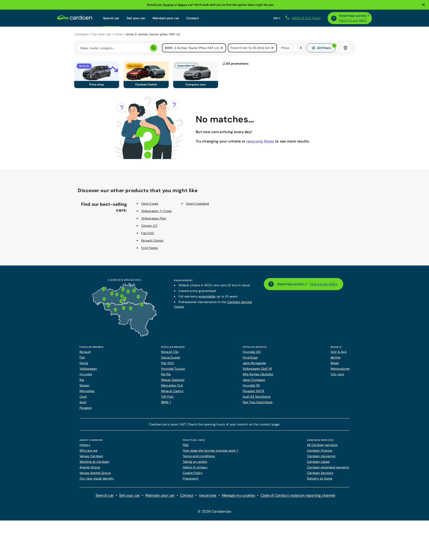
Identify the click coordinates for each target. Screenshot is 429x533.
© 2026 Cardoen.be (214, 511)
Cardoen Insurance (321, 456)
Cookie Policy (193, 473)
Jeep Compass (254, 380)
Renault (85, 352)
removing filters (260, 141)
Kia (82, 380)
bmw (119, 34)
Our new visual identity (97, 478)
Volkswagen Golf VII (257, 369)
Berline (336, 357)
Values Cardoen (91, 456)
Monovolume (340, 369)
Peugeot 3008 (253, 391)
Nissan (85, 385)
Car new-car (101, 34)
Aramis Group (90, 467)
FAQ (186, 445)
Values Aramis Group (95, 473)
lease (181, 5)
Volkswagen (88, 369)
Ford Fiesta (149, 248)
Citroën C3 (149, 226)
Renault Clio (170, 352)
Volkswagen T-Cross (156, 211)
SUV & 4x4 (339, 352)
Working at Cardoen (94, 462)
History (85, 445)
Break (335, 363)
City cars (337, 374)
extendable (207, 296)
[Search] (153, 47)
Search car (111, 18)
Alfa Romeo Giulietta (258, 374)
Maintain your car (166, 18)
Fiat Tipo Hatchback (258, 402)
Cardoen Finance (319, 450)
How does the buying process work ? (210, 450)
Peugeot (86, 408)
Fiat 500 (147, 233)
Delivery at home (319, 478)
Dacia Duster (171, 357)
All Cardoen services (322, 445)
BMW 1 (166, 402)
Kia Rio (166, 374)
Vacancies (207, 495)
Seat (83, 402)
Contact (192, 18)
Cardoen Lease (318, 462)
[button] (221, 48)
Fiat (82, 357)
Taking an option (195, 462)
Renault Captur (152, 240)
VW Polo (167, 397)
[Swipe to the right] (300, 47)
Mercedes (87, 391)
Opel (83, 397)
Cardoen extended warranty (328, 467)
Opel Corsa (149, 204)
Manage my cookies (238, 495)
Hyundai (86, 374)
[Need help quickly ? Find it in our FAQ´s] (333, 18)
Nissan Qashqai (173, 380)
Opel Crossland (197, 204)
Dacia (84, 363)
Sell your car (136, 18)
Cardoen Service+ (320, 473)
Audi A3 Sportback (257, 397)
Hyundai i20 (252, 352)
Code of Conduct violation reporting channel (298, 495)
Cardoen (81, 34)
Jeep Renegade (254, 363)
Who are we (89, 450)
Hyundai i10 (251, 385)
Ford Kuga (250, 357)
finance (168, 5)
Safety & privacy (195, 467)
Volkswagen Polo (153, 218)
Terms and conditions (199, 456)
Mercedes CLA (172, 385)
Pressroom (190, 478)
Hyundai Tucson (173, 369)
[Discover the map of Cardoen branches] (124, 335)
